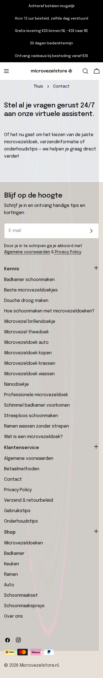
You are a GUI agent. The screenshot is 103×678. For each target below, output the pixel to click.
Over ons (13, 616)
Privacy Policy (67, 252)
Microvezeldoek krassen (29, 363)
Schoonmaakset (21, 595)
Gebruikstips (17, 511)
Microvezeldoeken (23, 543)
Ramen (11, 574)
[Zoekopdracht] (85, 71)
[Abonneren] (91, 231)
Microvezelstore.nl (39, 665)
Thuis (38, 86)
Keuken (11, 564)
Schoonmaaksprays (24, 606)
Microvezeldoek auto (26, 342)
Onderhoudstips (21, 521)
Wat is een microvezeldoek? (33, 436)
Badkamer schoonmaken (29, 279)
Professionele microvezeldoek (36, 395)
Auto (9, 585)
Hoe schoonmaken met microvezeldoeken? (49, 311)
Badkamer (14, 553)
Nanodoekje (16, 384)
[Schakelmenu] (6, 71)
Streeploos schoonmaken (31, 416)
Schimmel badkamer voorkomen (37, 405)
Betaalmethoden (21, 469)
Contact (13, 479)
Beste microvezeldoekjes (31, 290)
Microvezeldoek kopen (28, 353)
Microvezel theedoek (26, 332)
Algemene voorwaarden (27, 252)
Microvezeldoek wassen (29, 374)
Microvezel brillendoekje (29, 321)
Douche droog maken (26, 300)
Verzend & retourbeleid (28, 500)
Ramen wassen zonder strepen (36, 426)
